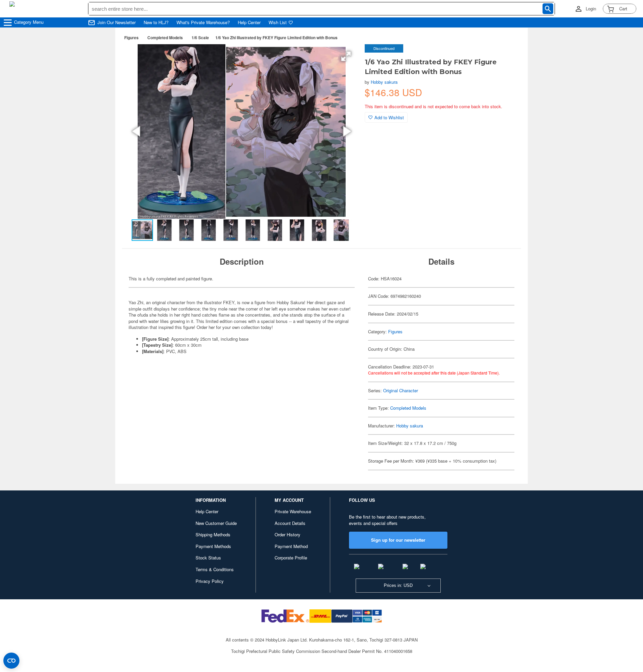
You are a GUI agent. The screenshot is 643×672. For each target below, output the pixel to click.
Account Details (290, 523)
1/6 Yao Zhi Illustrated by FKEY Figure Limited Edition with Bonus (276, 38)
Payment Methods (213, 546)
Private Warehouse (293, 511)
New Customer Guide (216, 523)
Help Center (249, 22)
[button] (346, 56)
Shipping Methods (213, 534)
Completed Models (165, 38)
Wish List (278, 22)
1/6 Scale (200, 38)
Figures (131, 38)
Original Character (400, 390)
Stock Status (208, 557)
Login (591, 9)
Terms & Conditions (215, 569)
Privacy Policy (210, 581)
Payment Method (291, 546)
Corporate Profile (291, 557)
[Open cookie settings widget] (11, 661)
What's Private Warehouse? (203, 22)
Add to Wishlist (389, 117)
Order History (287, 534)
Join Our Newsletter (116, 22)
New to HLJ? (156, 22)
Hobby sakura (384, 82)
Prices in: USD (398, 585)
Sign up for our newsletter (398, 540)
